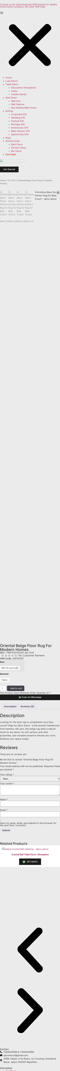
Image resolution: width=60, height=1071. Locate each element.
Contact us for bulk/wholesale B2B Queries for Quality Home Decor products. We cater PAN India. (28, 5)
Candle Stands (19, 94)
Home (9, 77)
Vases (14, 91)
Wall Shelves (17, 104)
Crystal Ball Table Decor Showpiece (30, 854)
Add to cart (16, 688)
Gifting (9, 111)
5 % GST (12, 180)
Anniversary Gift (19, 127)
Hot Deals (11, 154)
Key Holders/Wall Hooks (24, 107)
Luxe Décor (12, 81)
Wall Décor (11, 97)
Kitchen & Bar (13, 141)
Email (4, 810)
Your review (7, 783)
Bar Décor (16, 151)
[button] (30, 43)
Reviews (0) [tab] (27, 706)
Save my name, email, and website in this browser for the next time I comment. (28, 824)
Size (2, 662)
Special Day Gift (19, 134)
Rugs (8, 137)
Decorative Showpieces (23, 87)
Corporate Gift (19, 114)
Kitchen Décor (18, 147)
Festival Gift (17, 121)
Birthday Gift (18, 124)
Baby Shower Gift (20, 131)
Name (4, 799)
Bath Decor (17, 144)
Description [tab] (10, 706)
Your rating (7, 774)
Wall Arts (16, 101)
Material (4, 674)
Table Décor (12, 84)
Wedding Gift (18, 117)
